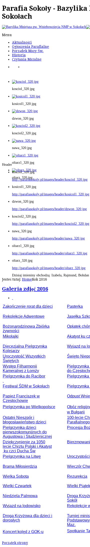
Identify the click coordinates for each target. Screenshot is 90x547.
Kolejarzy (11, 351)
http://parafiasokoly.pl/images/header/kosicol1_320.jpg (50, 194)
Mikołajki (10, 336)
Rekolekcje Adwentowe (23, 316)
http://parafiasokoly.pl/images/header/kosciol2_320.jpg (50, 224)
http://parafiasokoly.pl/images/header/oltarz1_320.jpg (49, 253)
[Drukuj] (12, 298)
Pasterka (75, 306)
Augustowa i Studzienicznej (27, 436)
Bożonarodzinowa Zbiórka (26, 326)
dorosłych (11, 520)
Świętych (11, 361)
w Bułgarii (76, 412)
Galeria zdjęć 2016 (25, 289)
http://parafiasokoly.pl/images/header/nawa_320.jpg (48, 238)
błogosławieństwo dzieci (24, 422)
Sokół (72, 500)
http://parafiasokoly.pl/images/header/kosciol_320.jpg (50, 179)
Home (27, 279)
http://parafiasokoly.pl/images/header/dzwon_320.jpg (49, 209)
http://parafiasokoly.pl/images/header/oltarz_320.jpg (49, 268)
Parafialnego (78, 422)
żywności (11, 331)
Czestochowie (15, 400)
